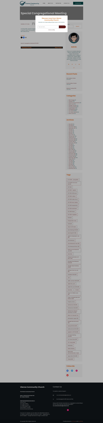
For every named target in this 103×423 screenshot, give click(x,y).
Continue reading (51, 29)
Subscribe (62, 26)
